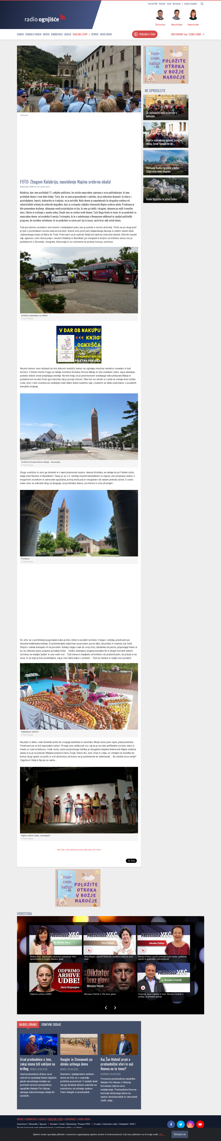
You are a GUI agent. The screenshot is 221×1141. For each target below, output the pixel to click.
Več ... (162, 1134)
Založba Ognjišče (190, 3)
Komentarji (57, 34)
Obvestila (33, 1124)
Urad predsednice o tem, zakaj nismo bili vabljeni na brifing (37, 1063)
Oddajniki (123, 1124)
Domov (20, 34)
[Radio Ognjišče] (44, 18)
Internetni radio (110, 1124)
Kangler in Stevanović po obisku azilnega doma (76, 1061)
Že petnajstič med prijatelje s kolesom (161, 114)
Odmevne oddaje (51, 1024)
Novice (46, 34)
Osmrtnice (22, 1124)
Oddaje (67, 34)
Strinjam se (180, 1134)
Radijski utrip (80, 34)
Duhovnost (71, 1119)
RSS (132, 1124)
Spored (94, 34)
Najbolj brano (28, 1024)
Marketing (177, 3)
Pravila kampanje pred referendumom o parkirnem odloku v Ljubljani (49, 1127)
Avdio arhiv (106, 34)
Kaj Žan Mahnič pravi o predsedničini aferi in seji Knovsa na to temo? (117, 1063)
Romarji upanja (33, 34)
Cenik (169, 3)
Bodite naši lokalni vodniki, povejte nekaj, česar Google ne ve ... (164, 142)
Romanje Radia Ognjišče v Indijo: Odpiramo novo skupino (163, 169)
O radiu (97, 1124)
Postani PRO (153, 3)
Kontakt (162, 3)
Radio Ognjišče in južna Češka (161, 199)
